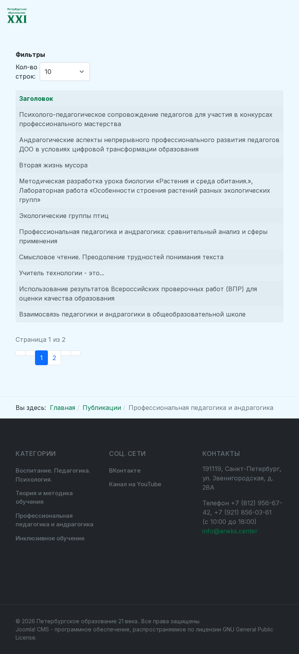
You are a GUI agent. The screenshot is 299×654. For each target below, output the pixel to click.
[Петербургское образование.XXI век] (17, 15)
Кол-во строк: (26, 71)
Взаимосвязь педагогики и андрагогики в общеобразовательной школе (132, 314)
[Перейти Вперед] (66, 353)
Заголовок (36, 98)
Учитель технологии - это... (61, 273)
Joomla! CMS (32, 629)
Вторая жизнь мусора (53, 165)
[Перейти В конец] (75, 353)
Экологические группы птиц (64, 216)
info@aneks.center (230, 531)
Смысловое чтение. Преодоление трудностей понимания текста (121, 257)
